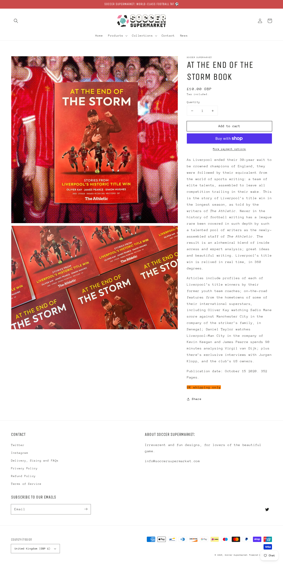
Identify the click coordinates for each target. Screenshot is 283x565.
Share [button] (196, 399)
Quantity (193, 102)
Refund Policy (23, 476)
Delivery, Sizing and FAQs (35, 460)
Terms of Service (26, 483)
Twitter (17, 445)
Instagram (19, 452)
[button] (16, 21)
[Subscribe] (86, 509)
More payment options (229, 149)
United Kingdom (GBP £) (33, 548)
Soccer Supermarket (236, 555)
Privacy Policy (24, 468)
